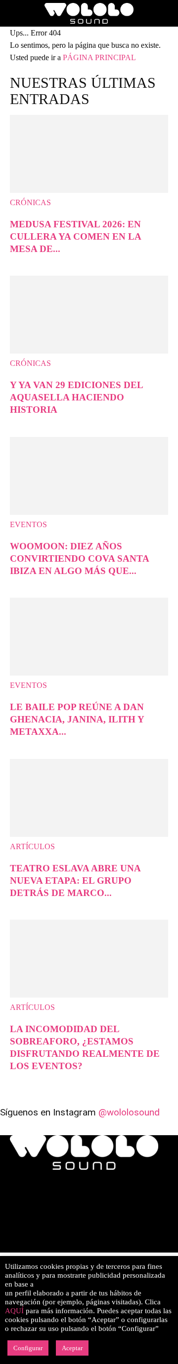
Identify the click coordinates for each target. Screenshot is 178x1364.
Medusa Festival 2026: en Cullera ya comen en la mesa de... (75, 236)
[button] (17, 13)
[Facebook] (18, 1246)
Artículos (32, 846)
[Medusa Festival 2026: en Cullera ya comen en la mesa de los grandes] (89, 190)
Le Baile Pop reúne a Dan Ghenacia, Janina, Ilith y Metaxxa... (77, 719)
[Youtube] (117, 1246)
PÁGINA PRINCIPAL (99, 57)
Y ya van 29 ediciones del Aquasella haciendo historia (76, 397)
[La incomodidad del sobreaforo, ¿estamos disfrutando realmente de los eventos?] (89, 995)
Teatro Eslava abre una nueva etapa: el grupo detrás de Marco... (75, 880)
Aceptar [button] (72, 1348)
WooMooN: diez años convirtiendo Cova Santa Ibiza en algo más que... (79, 558)
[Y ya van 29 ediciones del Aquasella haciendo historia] (89, 351)
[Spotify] (78, 1246)
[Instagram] (38, 1246)
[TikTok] (97, 1246)
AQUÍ (14, 1311)
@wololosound (129, 1112)
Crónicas (30, 202)
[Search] (164, 13)
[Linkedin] (58, 1246)
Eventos (28, 524)
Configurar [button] (28, 1348)
